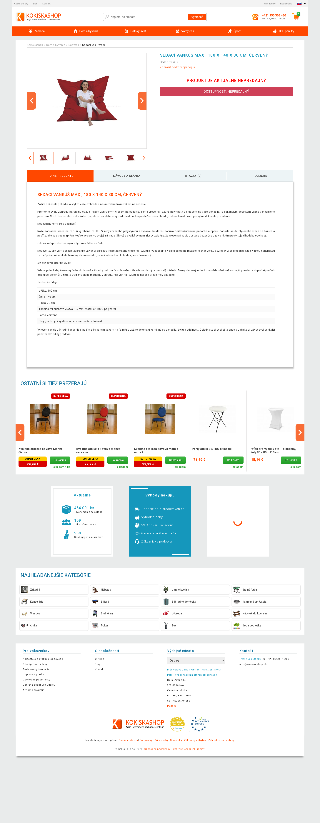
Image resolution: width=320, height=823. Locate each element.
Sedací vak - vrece (94, 44)
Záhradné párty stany (221, 740)
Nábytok (74, 44)
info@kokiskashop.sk (253, 664)
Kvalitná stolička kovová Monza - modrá (157, 450)
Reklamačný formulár (36, 669)
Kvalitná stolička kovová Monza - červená (99, 450)
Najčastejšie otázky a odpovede (43, 659)
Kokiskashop (35, 44)
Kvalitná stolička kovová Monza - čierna (41, 450)
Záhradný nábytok (195, 740)
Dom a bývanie (55, 44)
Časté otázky (21, 3)
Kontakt (46, 3)
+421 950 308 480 (250, 659)
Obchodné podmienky (36, 679)
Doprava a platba (33, 674)
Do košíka (60, 460)
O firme (99, 659)
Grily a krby (161, 740)
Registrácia (286, 3)
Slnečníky (176, 740)
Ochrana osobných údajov (39, 684)
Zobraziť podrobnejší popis (177, 67)
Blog (35, 3)
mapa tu (171, 705)
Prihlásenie (270, 3)
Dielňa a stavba (128, 740)
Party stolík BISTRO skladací (211, 449)
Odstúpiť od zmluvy (35, 664)
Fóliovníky (146, 740)
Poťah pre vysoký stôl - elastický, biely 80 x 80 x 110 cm (273, 450)
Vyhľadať (197, 17)
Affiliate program (33, 690)
